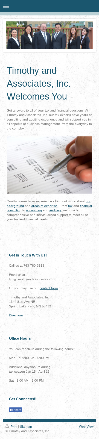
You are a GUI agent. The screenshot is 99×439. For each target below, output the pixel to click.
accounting (34, 210)
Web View (86, 426)
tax (70, 206)
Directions (16, 315)
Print (14, 426)
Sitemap (26, 426)
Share (17, 410)
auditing (55, 210)
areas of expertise (44, 206)
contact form (49, 288)
